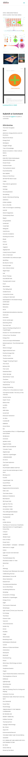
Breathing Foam (7, 639)
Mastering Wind (7, 323)
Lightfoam (6, 465)
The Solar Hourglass (8, 128)
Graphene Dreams (8, 668)
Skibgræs (5, 228)
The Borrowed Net (8, 358)
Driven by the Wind (8, 750)
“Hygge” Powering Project (10, 361)
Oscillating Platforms (9, 589)
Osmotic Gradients (8, 234)
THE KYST (5, 621)
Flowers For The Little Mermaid (11, 332)
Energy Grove (6, 600)
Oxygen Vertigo (7, 145)
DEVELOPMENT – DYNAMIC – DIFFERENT (13, 545)
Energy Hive (6, 338)
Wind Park (6, 563)
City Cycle (6, 369)
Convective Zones (8, 294)
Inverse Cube (6, 618)
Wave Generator (7, 579)
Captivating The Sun (9, 382)
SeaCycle (5, 315)
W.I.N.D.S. (5, 460)
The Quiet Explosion (8, 462)
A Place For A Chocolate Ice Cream (13, 390)
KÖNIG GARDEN (7, 202)
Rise (4, 520)
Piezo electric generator (10, 184)
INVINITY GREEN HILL (8, 716)
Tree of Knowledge (8, 148)
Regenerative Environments (11, 488)
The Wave (6, 616)
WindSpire (6, 143)
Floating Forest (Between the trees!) (13, 571)
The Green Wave (7, 493)
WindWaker (6, 687)
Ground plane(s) (8, 192)
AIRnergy (5, 568)
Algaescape (6, 452)
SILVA (4, 309)
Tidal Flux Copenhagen (9, 454)
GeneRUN (5, 738)
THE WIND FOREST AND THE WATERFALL (13, 735)
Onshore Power (7, 165)
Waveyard (6, 652)
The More (5, 379)
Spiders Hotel (7, 441)
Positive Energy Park (8, 353)
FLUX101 (5, 477)
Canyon (5, 532)
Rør (4, 429)
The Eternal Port (7, 722)
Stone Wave (6, 426)
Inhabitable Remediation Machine (12, 312)
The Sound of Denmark (9, 605)
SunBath (5, 534)
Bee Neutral (6, 498)
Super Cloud (6, 400)
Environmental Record (9, 732)
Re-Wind (5, 745)
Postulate (5, 317)
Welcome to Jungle (8, 547)
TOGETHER (6, 226)
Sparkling (5, 260)
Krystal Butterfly (7, 171)
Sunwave (5, 439)
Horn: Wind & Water (8, 268)
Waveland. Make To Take (10, 560)
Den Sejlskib (6, 173)
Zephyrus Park (7, 485)
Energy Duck (6, 140)
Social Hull (6, 413)
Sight (4, 603)
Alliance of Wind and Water (11, 647)
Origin (4, 634)
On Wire (5, 418)
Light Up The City (8, 504)
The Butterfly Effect (8, 215)
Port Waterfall (7, 701)
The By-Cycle (7, 356)
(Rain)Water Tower (8, 377)
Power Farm (6, 542)
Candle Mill (6, 421)
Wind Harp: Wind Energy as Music (12, 663)
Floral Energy (6, 707)
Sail (4, 273)
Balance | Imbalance (9, 496)
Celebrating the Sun (8, 574)
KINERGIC (5, 423)
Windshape (6, 608)
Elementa (5, 307)
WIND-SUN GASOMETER (9, 446)
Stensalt (5, 555)
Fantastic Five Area (8, 694)
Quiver (5, 130)
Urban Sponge (7, 374)
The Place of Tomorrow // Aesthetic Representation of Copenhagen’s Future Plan (13, 527)
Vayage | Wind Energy (9, 724)
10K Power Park (7, 501)
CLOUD (5, 645)
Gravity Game (7, 397)
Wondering (6, 194)
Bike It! (5, 408)
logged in (13, 116)
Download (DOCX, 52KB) (10, 105)
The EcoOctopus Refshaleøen (11, 340)
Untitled (5, 666)
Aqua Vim (5, 730)
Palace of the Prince (8, 176)
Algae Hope (6, 271)
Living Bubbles (7, 221)
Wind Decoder (7, 684)
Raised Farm (6, 582)
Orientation (6, 650)
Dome (4, 629)
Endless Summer (7, 719)
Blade (4, 239)
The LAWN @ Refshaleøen (10, 512)
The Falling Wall (7, 289)
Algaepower (6, 250)
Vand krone (6, 231)
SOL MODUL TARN (8, 509)
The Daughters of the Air (10, 676)
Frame (4, 242)
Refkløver (5, 679)
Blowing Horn (6, 475)
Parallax (5, 631)
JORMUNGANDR (7, 457)
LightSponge (6, 681)
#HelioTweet (6, 537)
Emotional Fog (7, 658)
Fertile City (6, 626)
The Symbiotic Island (9, 168)
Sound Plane (6, 483)
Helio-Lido (6, 491)
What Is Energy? (7, 348)
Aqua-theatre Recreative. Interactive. (14, 674)
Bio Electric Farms (8, 263)
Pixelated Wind (7, 371)
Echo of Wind (6, 539)
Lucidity (5, 405)
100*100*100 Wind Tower (9, 178)
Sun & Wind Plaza (8, 587)
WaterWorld (6, 385)
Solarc (5, 550)
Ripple (4, 218)
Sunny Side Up (7, 747)
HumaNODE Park (7, 278)
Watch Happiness (8, 213)
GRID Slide (6, 410)
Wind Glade (6, 637)
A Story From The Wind (9, 335)
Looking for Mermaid (9, 297)
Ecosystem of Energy (9, 595)
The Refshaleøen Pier (9, 558)
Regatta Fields (7, 444)
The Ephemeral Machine (10, 584)
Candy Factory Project (9, 252)
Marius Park (6, 402)
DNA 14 (5, 155)
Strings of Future (7, 506)
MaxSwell (5, 655)
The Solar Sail (7, 325)
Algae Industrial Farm (9, 350)
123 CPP (5, 244)
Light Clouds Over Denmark (11, 553)
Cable (4, 181)
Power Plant (6, 704)
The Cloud (6, 363)
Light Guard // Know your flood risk (13, 610)
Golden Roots (7, 292)
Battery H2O (6, 366)
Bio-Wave (6, 727)
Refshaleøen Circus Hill (9, 576)
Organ (4, 671)
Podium (5, 186)
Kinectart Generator (9, 416)
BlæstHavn (6, 304)
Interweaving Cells (8, 514)
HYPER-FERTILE (7, 522)
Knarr (4, 284)
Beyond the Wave (8, 138)
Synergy (5, 189)
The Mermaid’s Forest (9, 281)
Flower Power (6, 163)
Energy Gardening (8, 387)
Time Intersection (8, 624)
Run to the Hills (7, 205)
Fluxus (4, 660)
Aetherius (5, 200)
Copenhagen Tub (8, 480)
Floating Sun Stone (8, 236)
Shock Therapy (7, 276)
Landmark (6, 223)
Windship (5, 592)
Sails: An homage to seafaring (11, 207)
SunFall (5, 210)
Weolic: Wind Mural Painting (11, 197)
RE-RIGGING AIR (7, 714)
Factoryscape (7, 265)
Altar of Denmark (8, 255)
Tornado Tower (7, 449)
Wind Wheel (6, 286)
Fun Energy (6, 613)
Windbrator (6, 436)
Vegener (5, 247)
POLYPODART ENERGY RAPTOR (11, 468)
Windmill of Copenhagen (10, 597)
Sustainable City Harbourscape (12, 257)
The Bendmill (6, 517)
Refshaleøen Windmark (9, 642)
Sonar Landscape (8, 320)
